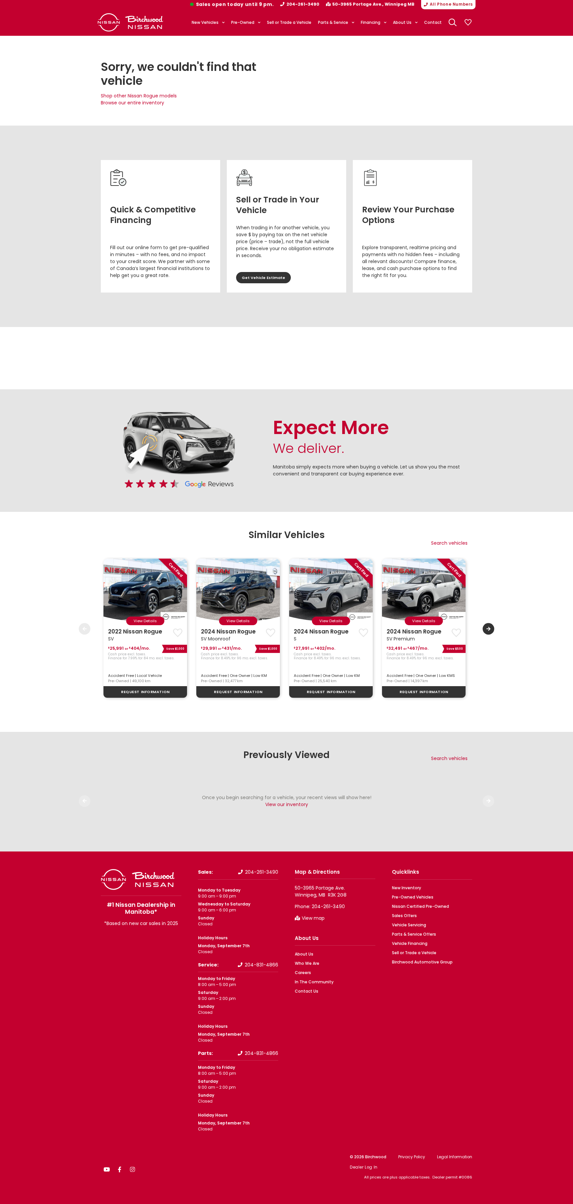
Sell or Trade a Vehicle (289, 22)
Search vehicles (449, 543)
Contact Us (306, 991)
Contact (433, 22)
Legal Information (454, 1157)
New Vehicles (205, 22)
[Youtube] (106, 1169)
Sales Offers (404, 915)
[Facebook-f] (119, 1169)
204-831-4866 (261, 964)
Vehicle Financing (409, 943)
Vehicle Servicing (409, 925)
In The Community (314, 982)
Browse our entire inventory (132, 102)
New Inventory (406, 888)
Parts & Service (333, 22)
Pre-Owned (242, 22)
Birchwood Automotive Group (422, 962)
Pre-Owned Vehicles (412, 897)
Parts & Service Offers (414, 934)
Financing (370, 22)
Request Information (145, 691)
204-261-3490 (302, 4)
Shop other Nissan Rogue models (139, 95)
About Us (402, 22)
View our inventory (286, 804)
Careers (303, 972)
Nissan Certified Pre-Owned (420, 906)
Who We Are (307, 963)
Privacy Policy (411, 1157)
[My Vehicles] (468, 22)
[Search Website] (452, 22)
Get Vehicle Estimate (263, 277)
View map (313, 918)
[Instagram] (132, 1169)
